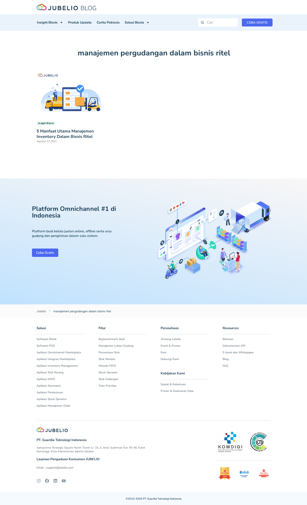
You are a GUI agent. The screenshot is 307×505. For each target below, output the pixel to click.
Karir (164, 352)
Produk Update (80, 22)
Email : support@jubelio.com (55, 468)
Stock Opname (108, 372)
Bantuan (228, 339)
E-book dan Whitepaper (238, 352)
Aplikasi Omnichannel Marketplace (59, 352)
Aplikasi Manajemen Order (54, 406)
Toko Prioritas (108, 386)
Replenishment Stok (112, 339)
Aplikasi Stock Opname (51, 399)
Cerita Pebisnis (108, 22)
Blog (226, 359)
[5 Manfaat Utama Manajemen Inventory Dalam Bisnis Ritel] (71, 94)
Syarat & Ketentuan (173, 384)
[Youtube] (64, 481)
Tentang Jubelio (171, 339)
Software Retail (46, 339)
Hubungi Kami (170, 359)
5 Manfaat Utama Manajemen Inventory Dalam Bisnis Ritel (65, 133)
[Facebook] (47, 481)
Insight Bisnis (47, 22)
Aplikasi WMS (46, 379)
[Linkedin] (55, 481)
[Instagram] (39, 481)
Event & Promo (170, 346)
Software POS (46, 346)
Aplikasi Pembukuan (50, 392)
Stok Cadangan (108, 379)
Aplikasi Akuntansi (49, 386)
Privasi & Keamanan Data (177, 391)
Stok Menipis (107, 359)
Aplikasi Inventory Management (57, 366)
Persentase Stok (109, 352)
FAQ (225, 366)
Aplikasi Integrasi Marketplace (56, 359)
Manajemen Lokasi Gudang (116, 346)
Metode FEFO (107, 366)
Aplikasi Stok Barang (50, 372)
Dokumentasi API (234, 346)
